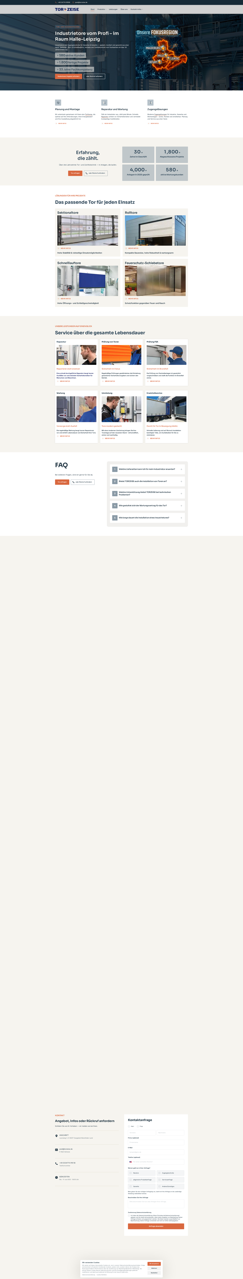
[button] (162, 52)
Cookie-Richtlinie (102, 1275)
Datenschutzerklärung (88, 1275)
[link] (64, 248)
